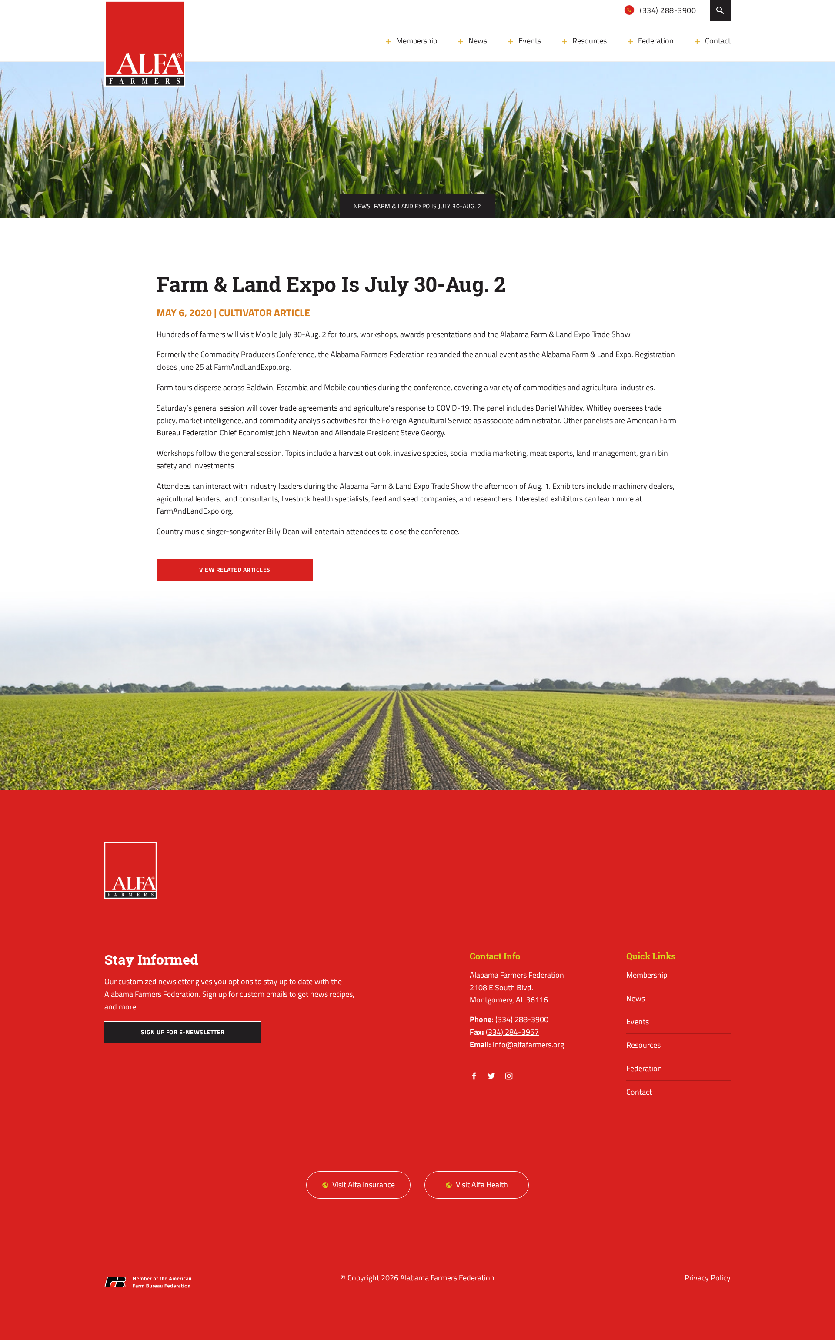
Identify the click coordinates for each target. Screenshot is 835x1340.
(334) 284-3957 (512, 1032)
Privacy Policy (708, 1277)
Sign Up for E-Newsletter (183, 1032)
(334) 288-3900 (667, 10)
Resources (589, 41)
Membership (416, 41)
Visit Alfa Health (482, 1184)
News (477, 41)
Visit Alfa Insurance (363, 1184)
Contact (718, 41)
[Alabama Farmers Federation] (130, 870)
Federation (656, 41)
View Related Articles (235, 570)
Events (529, 41)
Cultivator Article (264, 312)
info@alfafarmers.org (528, 1044)
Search (720, 10)
